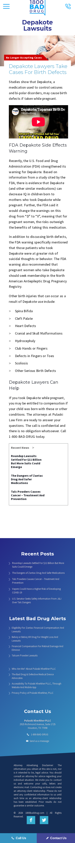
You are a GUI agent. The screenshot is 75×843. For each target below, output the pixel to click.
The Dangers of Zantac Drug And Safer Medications (27, 479)
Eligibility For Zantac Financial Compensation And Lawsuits (38, 629)
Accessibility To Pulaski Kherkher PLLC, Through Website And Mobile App (36, 685)
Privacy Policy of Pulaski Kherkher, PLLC (32, 693)
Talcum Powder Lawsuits (25, 655)
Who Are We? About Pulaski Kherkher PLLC (34, 668)
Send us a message (39, 741)
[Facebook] (31, 820)
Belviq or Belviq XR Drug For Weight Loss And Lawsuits (35, 638)
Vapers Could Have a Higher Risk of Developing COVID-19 (36, 590)
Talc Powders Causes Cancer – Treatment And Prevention (27, 495)
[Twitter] (44, 820)
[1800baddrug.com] (37, 5)
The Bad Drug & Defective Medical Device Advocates (33, 676)
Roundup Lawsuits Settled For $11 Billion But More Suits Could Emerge (26, 461)
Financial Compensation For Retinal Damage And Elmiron (37, 648)
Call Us (20, 838)
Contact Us (58, 838)
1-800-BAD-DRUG (39, 734)
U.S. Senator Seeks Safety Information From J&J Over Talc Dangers (36, 600)
